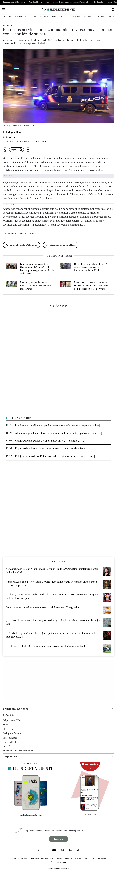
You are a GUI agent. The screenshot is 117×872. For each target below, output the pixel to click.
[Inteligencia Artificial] (30, 809)
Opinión (6, 16)
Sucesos (7, 25)
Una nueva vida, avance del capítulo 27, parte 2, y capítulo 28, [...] (50, 440)
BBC (111, 186)
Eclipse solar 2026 (12, 720)
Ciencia (63, 16)
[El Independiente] (58, 9)
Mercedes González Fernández (18, 750)
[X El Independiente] (38, 850)
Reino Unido (10, 233)
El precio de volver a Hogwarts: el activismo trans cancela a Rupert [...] (53, 448)
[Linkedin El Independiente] (70, 850)
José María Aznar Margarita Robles (79, 2)
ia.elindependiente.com (31, 815)
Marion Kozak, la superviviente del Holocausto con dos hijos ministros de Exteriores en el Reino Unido (91, 285)
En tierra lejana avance (103, 2)
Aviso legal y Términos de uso (42, 858)
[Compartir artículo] (5, 149)
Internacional (47, 16)
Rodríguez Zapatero (12, 733)
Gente (88, 16)
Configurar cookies (58, 861)
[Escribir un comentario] (28, 149)
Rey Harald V (34, 2)
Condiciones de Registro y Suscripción (72, 858)
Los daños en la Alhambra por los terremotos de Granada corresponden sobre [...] (59, 425)
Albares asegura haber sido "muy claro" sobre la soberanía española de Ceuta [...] (58, 433)
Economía (30, 16)
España (18, 16)
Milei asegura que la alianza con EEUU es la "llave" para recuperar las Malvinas (36, 285)
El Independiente (13, 132)
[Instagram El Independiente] (62, 850)
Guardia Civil (9, 742)
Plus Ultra (8, 729)
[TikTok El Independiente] (78, 850)
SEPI (5, 724)
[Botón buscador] (113, 9)
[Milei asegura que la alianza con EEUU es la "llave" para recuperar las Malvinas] (11, 285)
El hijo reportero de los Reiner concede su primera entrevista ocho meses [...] (56, 456)
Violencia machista (29, 233)
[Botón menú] (3, 9)
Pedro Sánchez (10, 737)
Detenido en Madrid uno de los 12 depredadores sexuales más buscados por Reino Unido (90, 267)
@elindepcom (9, 137)
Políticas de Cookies (99, 858)
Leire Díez (8, 746)
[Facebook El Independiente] (46, 850)
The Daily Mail (28, 182)
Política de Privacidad (18, 858)
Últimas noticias (21, 2)
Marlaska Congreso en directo (52, 2)
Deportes (100, 16)
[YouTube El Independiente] (54, 850)
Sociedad (76, 16)
